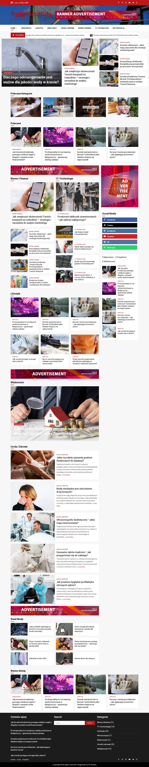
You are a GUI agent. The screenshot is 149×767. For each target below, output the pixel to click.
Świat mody (52, 28)
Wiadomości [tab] (109, 261)
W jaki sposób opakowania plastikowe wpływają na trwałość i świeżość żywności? (85, 344)
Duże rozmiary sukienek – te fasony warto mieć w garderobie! (19, 644)
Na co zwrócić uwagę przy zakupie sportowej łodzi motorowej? (55, 344)
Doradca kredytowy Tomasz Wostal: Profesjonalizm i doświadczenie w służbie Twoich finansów (108, 79)
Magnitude (81, 765)
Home (13, 28)
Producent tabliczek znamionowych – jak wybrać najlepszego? (77, 196)
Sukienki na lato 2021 (19, 658)
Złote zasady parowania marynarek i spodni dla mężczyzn (64, 629)
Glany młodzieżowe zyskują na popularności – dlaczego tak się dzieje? (64, 644)
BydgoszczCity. (32, 13)
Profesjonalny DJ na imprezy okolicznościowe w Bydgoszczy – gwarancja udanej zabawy (58, 137)
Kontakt (25, 759)
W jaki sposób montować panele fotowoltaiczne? (64, 261)
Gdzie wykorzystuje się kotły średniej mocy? (64, 246)
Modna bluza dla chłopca (64, 658)
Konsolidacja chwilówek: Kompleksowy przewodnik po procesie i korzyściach (108, 62)
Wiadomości (26, 28)
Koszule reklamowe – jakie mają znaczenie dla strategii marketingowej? (108, 46)
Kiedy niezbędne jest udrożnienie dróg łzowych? (33, 496)
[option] (32, 63)
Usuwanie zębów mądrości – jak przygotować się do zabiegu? (33, 558)
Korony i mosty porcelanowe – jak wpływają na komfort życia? (123, 137)
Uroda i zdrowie (67, 28)
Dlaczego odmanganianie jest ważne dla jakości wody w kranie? (55, 413)
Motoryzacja (118, 28)
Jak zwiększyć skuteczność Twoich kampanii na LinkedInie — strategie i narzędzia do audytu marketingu (80, 52)
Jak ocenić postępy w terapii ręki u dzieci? (25, 344)
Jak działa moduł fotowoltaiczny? (64, 232)
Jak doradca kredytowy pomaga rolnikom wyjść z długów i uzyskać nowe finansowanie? (26, 137)
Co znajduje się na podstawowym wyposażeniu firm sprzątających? (32, 63)
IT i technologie (102, 28)
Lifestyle (39, 28)
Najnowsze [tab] (108, 257)
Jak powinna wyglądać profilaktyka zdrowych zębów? (33, 589)
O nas (19, 759)
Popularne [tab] (121, 257)
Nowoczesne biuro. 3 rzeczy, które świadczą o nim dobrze (64, 276)
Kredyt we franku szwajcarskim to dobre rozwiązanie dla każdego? (19, 281)
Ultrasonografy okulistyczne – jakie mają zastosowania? (33, 527)
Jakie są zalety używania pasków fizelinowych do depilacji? (33, 464)
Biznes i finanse (84, 28)
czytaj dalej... (66, 475)
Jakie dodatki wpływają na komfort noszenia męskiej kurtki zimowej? (19, 629)
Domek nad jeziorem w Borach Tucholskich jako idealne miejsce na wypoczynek (64, 35)
